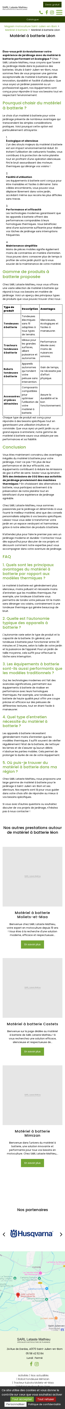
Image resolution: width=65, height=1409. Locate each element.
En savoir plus (32, 944)
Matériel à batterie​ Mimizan (32, 1133)
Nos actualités (40, 1375)
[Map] (32, 1291)
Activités (23, 1375)
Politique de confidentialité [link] (44, 1404)
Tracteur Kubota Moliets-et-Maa (34, 1382)
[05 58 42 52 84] (41, 12)
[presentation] (4, 1234)
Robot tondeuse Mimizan (33, 1379)
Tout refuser (45, 1399)
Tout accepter (22, 1399)
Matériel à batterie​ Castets (32, 1024)
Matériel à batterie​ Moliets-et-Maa (32, 915)
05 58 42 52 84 (35, 1353)
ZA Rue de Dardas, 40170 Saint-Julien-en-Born (35, 1349)
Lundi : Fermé (35, 1358)
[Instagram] (52, 12)
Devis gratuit (52, 4)
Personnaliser (15, 1404)
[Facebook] (46, 12)
